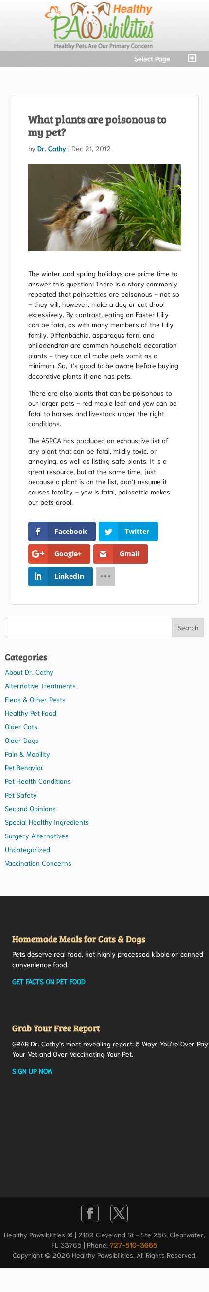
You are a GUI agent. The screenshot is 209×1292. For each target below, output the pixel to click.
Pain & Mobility (27, 753)
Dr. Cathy (51, 148)
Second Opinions (30, 808)
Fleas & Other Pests (35, 699)
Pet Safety (21, 794)
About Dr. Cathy (29, 671)
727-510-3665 (133, 1244)
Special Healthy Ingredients (47, 821)
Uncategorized (27, 849)
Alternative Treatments (40, 685)
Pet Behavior (24, 767)
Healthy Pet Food (30, 712)
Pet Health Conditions (38, 781)
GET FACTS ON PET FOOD (49, 981)
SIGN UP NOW (32, 1070)
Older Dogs (22, 740)
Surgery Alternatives (37, 835)
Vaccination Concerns (38, 862)
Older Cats (21, 726)
